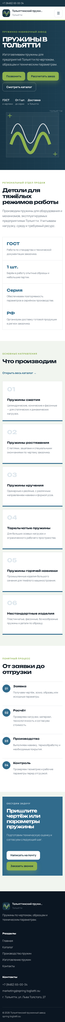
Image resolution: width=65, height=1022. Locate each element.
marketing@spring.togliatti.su (21, 991)
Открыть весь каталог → (19, 373)
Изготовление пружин (16, 960)
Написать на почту (23, 855)
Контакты (8, 966)
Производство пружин (16, 953)
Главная (7, 941)
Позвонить (13, 76)
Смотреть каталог (19, 87)
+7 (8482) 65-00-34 (13, 3)
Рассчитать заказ (43, 76)
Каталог (7, 947)
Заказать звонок (21, 866)
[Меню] (58, 13)
